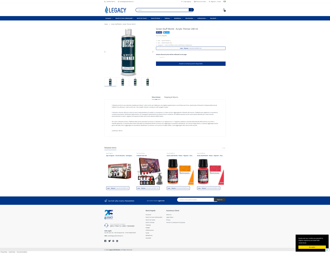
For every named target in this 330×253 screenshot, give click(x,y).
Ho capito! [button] (312, 247)
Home (106, 24)
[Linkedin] (117, 241)
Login (181, 48)
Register (186, 48)
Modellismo (188, 45)
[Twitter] (109, 241)
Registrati (213, 1)
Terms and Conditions (22, 252)
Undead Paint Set (141, 155)
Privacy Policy (4, 252)
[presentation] (223, 148)
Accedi (219, 1)
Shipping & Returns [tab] (171, 97)
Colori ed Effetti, (169, 45)
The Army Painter (140, 153)
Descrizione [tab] (156, 97)
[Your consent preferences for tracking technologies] (327, 250)
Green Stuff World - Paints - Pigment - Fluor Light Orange (180, 155)
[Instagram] (113, 241)
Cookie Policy (12, 252)
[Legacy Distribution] (118, 9)
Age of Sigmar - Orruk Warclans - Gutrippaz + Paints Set (119, 155)
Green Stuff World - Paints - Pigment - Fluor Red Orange (210, 155)
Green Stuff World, (179, 45)
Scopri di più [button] (302, 242)
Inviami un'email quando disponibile (191, 64)
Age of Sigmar (109, 153)
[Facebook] (105, 241)
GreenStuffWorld (171, 153)
